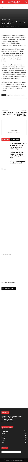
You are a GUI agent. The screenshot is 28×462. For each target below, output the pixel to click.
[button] (26, 2)
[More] (16, 31)
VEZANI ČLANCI (5, 139)
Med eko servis (17, 95)
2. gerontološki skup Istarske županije (7, 113)
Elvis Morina (6, 26)
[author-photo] (14, 128)
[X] (6, 31)
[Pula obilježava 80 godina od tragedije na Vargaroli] (5, 163)
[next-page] (5, 169)
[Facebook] (2, 31)
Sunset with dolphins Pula (8, 282)
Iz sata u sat (9, 7)
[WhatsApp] (13, 31)
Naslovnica (3, 7)
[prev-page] (2, 169)
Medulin (22, 95)
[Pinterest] (9, 31)
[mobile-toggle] (2, 2)
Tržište (8, 19)
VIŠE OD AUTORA (15, 139)
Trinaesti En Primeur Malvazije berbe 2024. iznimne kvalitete (20, 114)
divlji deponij (9, 95)
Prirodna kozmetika (6, 254)
